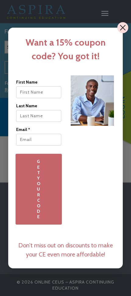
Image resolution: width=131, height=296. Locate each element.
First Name (26, 82)
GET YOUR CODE (39, 189)
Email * (23, 129)
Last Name (26, 105)
